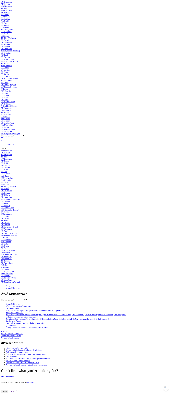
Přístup (35, 327)
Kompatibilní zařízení (50, 319)
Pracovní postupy (91, 315)
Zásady (30, 327)
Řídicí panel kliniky (22, 315)
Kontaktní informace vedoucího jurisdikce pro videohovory (28, 358)
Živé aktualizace (25, 306)
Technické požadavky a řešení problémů (21, 317)
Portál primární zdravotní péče (33, 323)
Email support (8, 376)
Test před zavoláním (33, 310)
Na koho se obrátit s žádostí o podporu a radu (22, 363)
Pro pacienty (10, 315)
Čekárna (117, 315)
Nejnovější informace (14, 288)
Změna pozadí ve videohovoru (17, 352)
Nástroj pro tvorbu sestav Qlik (17, 348)
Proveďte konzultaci (105, 315)
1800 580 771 (32, 383)
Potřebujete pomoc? (101, 319)
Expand (12, 391)
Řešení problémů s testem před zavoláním (21, 319)
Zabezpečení (43, 327)
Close (4, 391)
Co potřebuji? (59, 310)
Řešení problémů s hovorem (83, 319)
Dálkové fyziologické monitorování (43, 315)
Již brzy (8, 306)
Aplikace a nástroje (64, 315)
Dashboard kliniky (12, 356)
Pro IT (39, 319)
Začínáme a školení (13, 308)
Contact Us (10, 144)
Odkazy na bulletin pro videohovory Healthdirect (24, 350)
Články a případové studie (15, 327)
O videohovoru (11, 325)
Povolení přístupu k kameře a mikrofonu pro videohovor (26, 365)
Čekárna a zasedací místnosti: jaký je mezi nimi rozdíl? (26, 354)
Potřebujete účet (47, 310)
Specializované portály (14, 321)
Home (8, 286)
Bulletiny (15, 306)
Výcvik (22, 310)
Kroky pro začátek (12, 310)
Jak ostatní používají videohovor (18, 361)
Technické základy (66, 319)
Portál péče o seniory (13, 323)
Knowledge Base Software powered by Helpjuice (87, 389)
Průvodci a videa (78, 315)
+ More (3, 331)
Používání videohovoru (14, 313)
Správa (123, 315)
